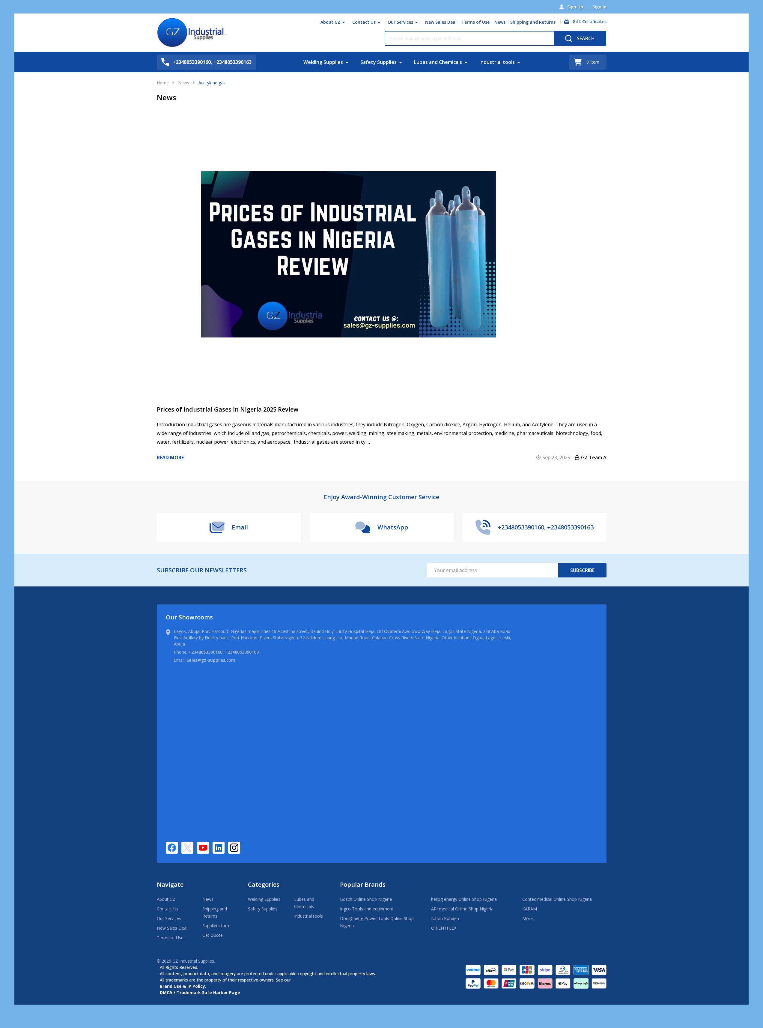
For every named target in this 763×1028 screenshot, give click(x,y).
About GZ (330, 22)
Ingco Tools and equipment (366, 909)
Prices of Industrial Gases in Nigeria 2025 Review (227, 409)
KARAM (529, 909)
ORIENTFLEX (443, 928)
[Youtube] (203, 848)
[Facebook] (172, 848)
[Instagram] (234, 848)
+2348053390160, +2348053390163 (224, 652)
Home (163, 82)
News (499, 22)
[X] (187, 848)
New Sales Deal (441, 22)
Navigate (170, 884)
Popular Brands (363, 884)
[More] (343, 22)
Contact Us (364, 22)
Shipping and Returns (533, 22)
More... (528, 918)
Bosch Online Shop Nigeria (366, 899)
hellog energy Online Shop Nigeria (464, 899)
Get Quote (212, 935)
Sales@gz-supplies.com (210, 660)
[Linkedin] (219, 848)
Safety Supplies (378, 62)
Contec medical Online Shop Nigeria (557, 899)
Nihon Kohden (445, 918)
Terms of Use (475, 22)
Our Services (400, 22)
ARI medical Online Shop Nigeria (462, 909)
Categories (263, 884)
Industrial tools (497, 62)
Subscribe (582, 570)
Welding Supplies (323, 62)
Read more (170, 457)
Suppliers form (216, 925)
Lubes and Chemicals (438, 62)
